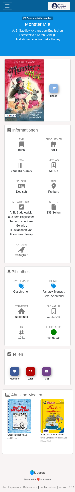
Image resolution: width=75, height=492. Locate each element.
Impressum (14, 487)
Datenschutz (30, 487)
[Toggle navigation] (7, 6)
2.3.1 (71, 487)
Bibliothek (21, 316)
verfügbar (21, 255)
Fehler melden (48, 487)
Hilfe (3, 487)
